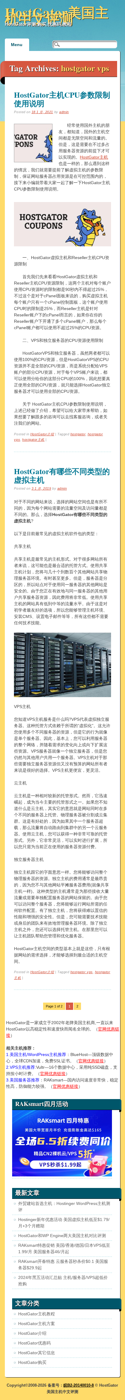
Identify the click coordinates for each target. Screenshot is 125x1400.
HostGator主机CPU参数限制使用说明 (62, 99)
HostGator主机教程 (36, 1313)
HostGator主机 (94, 157)
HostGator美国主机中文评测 (57, 15)
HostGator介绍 (42, 434)
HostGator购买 (32, 1362)
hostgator (78, 434)
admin (64, 112)
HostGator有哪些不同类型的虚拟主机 (62, 475)
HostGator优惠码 (34, 1343)
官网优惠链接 (91, 1060)
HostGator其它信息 (36, 1352)
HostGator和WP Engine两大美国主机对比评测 (62, 1235)
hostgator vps (81, 972)
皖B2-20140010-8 (78, 1385)
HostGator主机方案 (36, 1323)
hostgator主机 (33, 439)
